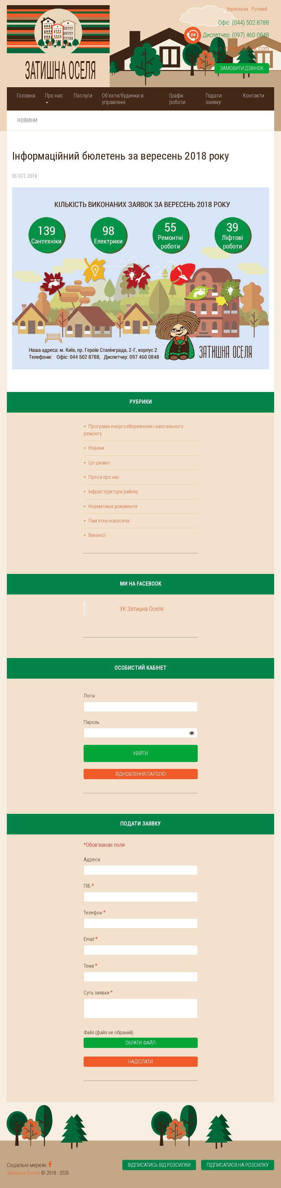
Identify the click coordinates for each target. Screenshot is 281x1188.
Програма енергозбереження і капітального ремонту (133, 430)
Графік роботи (177, 98)
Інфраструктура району (112, 491)
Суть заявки (98, 992)
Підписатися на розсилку (238, 1165)
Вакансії (96, 535)
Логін (89, 696)
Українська (237, 9)
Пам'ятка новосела (108, 521)
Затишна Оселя (23, 1173)
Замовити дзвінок (242, 68)
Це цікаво (98, 463)
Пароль (91, 722)
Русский (259, 9)
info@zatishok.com (246, 48)
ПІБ (89, 886)
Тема (90, 965)
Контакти (253, 95)
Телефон (95, 912)
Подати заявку (214, 98)
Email (91, 939)
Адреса (92, 859)
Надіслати (140, 1062)
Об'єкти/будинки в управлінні (123, 98)
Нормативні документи (112, 506)
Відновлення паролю (140, 774)
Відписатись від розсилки (159, 1165)
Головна (26, 95)
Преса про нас (103, 477)
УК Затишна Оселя (141, 608)
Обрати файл (140, 1043)
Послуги (83, 95)
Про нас (54, 95)
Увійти (140, 753)
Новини (27, 120)
